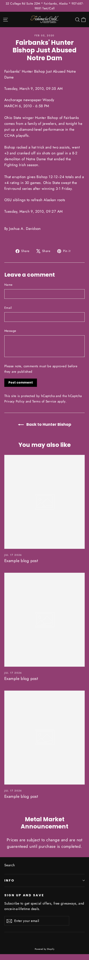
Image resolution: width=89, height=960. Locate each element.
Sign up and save (24, 895)
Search (9, 865)
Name (8, 284)
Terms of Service (44, 401)
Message (10, 331)
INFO (9, 880)
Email (8, 308)
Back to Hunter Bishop (48, 424)
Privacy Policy (14, 401)
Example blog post (21, 561)
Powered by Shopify (44, 949)
